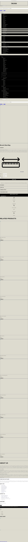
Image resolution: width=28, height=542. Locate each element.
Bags (2, 74)
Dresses (4, 19)
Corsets (4, 61)
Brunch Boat (4, 31)
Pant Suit (4, 21)
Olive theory (4, 52)
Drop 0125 (4, 40)
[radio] (5, 173)
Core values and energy (5, 51)
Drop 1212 (4, 39)
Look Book (4, 89)
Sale (2, 12)
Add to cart (14, 179)
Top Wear (4, 23)
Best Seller (4, 14)
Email (0, 504)
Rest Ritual (4, 34)
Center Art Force (5, 33)
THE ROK (14, 3)
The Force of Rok (5, 47)
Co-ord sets (4, 18)
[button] (14, 54)
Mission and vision (5, 50)
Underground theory (5, 53)
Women (2, 13)
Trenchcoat (4, 22)
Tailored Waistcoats (5, 24)
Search (1, 99)
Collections (3, 35)
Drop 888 (4, 36)
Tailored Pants (4, 25)
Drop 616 (4, 41)
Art (2, 32)
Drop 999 (4, 37)
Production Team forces (5, 48)
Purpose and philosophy (6, 49)
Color (1, 173)
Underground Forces (4, 46)
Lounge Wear (4, 20)
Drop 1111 (4, 38)
